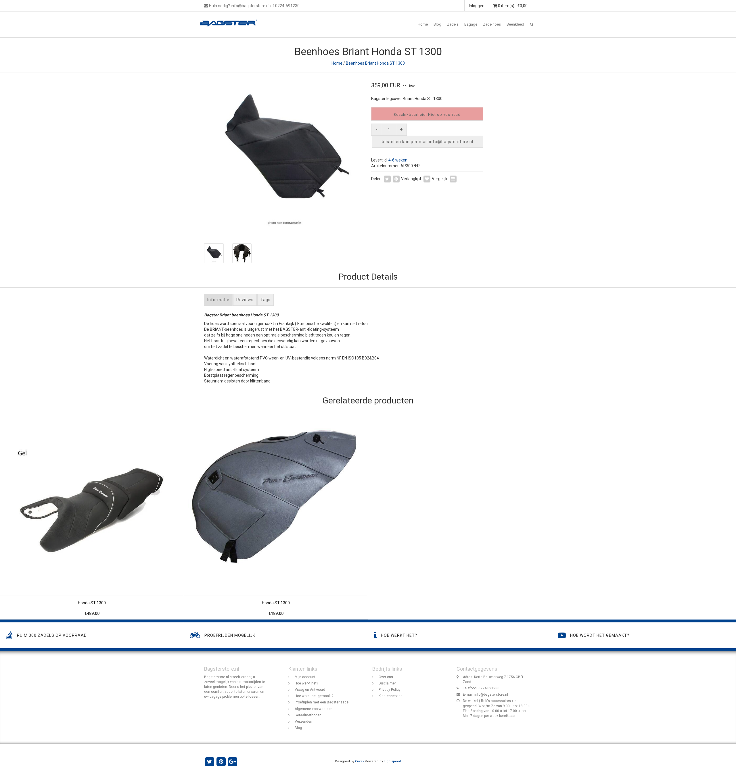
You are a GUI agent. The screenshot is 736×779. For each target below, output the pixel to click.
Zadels (453, 24)
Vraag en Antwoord (310, 690)
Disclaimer (387, 683)
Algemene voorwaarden (314, 709)
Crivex (359, 761)
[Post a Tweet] (387, 178)
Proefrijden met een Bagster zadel (322, 702)
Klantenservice (390, 696)
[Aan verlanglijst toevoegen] (427, 178)
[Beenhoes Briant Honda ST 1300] (284, 155)
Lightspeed (392, 761)
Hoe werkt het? (306, 683)
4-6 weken (397, 160)
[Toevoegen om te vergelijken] (453, 178)
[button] (531, 24)
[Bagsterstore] (231, 18)
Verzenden (303, 722)
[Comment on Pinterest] (396, 178)
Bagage (470, 24)
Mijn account (305, 677)
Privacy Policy (389, 690)
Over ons (386, 677)
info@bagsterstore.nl (491, 695)
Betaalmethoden (308, 715)
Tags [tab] (265, 299)
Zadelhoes (492, 24)
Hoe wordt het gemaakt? (314, 696)
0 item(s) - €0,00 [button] (512, 5)
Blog (437, 24)
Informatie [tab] (218, 299)
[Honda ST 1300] (92, 515)
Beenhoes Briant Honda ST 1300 (375, 63)
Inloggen (476, 5)
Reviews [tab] (245, 299)
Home (423, 24)
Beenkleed (515, 24)
